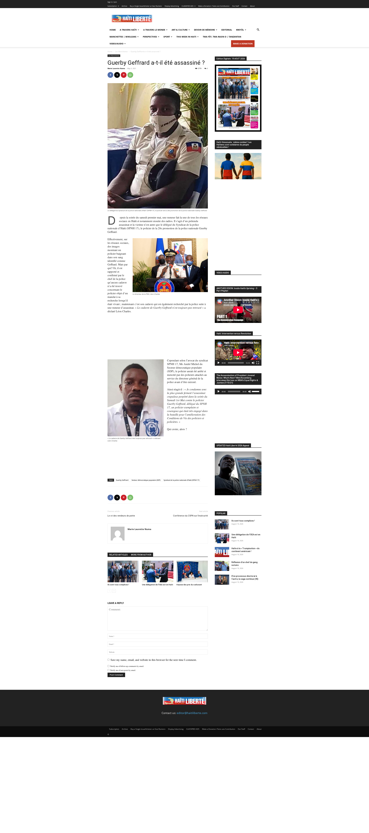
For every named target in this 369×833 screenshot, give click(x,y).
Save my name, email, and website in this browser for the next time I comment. (154, 660)
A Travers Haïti (128, 29)
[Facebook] (110, 75)
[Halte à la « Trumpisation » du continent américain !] (222, 552)
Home (113, 29)
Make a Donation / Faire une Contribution (213, 6)
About (252, 6)
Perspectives (150, 36)
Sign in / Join (112, 2)
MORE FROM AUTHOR (141, 555)
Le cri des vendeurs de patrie (121, 515)
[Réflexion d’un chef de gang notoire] (222, 566)
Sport (166, 36)
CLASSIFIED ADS (187, 6)
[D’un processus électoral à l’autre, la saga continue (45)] (222, 580)
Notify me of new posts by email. (123, 670)
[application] (238, 352)
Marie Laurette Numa (116, 68)
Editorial (226, 29)
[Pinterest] (124, 75)
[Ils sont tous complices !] (123, 571)
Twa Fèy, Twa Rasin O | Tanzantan (222, 36)
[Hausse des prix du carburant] (192, 571)
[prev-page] (109, 591)
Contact (244, 6)
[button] (258, 30)
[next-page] (114, 591)
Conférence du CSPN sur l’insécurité (190, 515)
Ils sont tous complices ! (118, 585)
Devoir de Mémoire (204, 29)
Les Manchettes (121, 51)
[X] (117, 75)
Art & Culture (180, 29)
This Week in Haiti (186, 36)
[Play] (218, 362)
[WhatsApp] (130, 75)
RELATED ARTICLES (118, 555)
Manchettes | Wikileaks (123, 36)
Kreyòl (240, 29)
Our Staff (235, 6)
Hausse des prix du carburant (189, 585)
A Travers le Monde (154, 29)
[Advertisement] (209, 18)
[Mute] (253, 362)
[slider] (256, 391)
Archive (124, 6)
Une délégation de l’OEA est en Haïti (157, 585)
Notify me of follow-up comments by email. (127, 666)
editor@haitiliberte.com (192, 713)
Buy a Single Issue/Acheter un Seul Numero (146, 6)
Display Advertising (172, 6)
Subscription (112, 6)
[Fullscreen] (257, 362)
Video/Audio (116, 43)
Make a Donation (243, 43)
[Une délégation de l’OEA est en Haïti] (157, 571)
